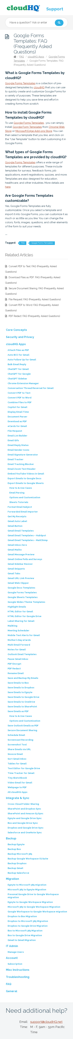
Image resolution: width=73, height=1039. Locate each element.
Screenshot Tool (17, 744)
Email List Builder (17, 435)
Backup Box (14, 849)
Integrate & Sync (17, 798)
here (8, 186)
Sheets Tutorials (18, 502)
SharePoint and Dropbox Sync (24, 808)
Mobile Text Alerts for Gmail (24, 635)
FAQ (21, 56)
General (11, 991)
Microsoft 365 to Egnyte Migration (27, 889)
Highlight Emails (17, 606)
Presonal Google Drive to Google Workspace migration (33, 896)
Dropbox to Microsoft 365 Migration (28, 921)
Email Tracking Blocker (21, 464)
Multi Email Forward (19, 644)
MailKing (12, 625)
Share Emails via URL (19, 749)
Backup (11, 838)
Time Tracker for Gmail (21, 773)
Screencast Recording (20, 740)
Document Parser (17, 416)
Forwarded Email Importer (23, 511)
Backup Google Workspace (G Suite (28, 858)
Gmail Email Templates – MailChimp (28, 540)
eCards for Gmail (17, 426)
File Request (15, 431)
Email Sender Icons (18, 450)
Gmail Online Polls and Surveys (25, 559)
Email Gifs (13, 440)
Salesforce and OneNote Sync (25, 832)
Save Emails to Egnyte (20, 692)
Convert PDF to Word (19, 397)
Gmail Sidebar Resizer (20, 564)
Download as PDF (17, 421)
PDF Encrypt (14, 664)
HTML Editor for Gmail (20, 611)
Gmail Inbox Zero (17, 545)
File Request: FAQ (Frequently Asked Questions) (35, 299)
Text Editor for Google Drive (24, 768)
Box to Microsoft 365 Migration (25, 930)
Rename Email (16, 673)
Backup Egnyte (16, 844)
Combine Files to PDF (20, 402)
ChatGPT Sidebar (17, 378)
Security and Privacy (20, 337)
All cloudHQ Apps (17, 792)
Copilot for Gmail (17, 407)
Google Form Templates (27, 126)
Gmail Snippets (16, 568)
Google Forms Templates (20, 83)
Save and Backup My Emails (23, 678)
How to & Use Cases (20, 488)
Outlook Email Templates (22, 654)
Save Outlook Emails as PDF (23, 725)
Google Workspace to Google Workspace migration (37, 911)
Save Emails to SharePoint (22, 706)
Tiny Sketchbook (17, 778)
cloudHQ (39, 87)
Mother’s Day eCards (19, 640)
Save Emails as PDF (18, 711)
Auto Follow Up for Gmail (22, 359)
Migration (12, 878)
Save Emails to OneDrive (21, 702)
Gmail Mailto (15, 549)
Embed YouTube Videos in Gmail (26, 473)
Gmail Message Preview (21, 554)
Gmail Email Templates (21, 530)
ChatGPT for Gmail (18, 369)
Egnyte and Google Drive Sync (25, 818)
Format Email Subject (20, 507)
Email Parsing (16, 492)
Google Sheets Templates (23, 597)
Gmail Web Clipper (18, 583)
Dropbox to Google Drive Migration (28, 926)
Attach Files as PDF (18, 350)
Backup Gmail (15, 868)
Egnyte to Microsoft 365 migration (27, 885)
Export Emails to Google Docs (24, 478)
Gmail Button (15, 526)
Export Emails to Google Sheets (26, 483)
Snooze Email (15, 754)
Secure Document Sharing (22, 730)
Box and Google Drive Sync (23, 823)
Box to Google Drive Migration (25, 935)
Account (12, 958)
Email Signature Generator (23, 454)
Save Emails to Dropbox (21, 687)
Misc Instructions (17, 969)
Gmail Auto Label (17, 521)
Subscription (15, 964)
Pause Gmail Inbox (18, 659)
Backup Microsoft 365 (20, 854)
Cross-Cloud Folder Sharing (23, 804)
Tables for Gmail (17, 763)
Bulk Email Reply (17, 364)
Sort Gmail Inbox (17, 759)
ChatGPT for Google (19, 374)
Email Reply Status (18, 445)
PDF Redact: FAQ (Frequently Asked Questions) (34, 316)
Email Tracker (15, 459)
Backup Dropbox (17, 863)
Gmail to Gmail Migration (22, 940)
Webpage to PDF (17, 787)
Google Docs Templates (21, 587)
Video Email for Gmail (20, 782)
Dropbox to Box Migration (22, 916)
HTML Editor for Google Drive (24, 616)
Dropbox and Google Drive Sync (25, 827)
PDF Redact (14, 668)
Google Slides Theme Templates (26, 602)
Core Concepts (16, 330)
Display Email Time (18, 412)
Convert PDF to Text (19, 393)
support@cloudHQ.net (46, 1022)
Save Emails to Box (18, 683)
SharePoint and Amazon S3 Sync (25, 813)
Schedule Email (16, 735)
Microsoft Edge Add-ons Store (33, 131)
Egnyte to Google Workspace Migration (30, 902)
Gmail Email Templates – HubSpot (27, 535)
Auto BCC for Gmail (18, 355)
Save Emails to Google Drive (23, 697)
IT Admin (12, 946)
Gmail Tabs (14, 573)
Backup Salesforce (18, 873)
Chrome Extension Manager (23, 383)
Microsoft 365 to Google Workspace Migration (34, 907)
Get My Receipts (17, 516)
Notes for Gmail (17, 649)
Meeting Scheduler (18, 630)
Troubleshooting (17, 977)
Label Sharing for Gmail (21, 621)
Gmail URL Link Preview (21, 578)
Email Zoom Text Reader (22, 469)
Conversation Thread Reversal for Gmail (30, 388)
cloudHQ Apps (36, 56)
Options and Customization (24, 497)
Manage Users (16, 952)
